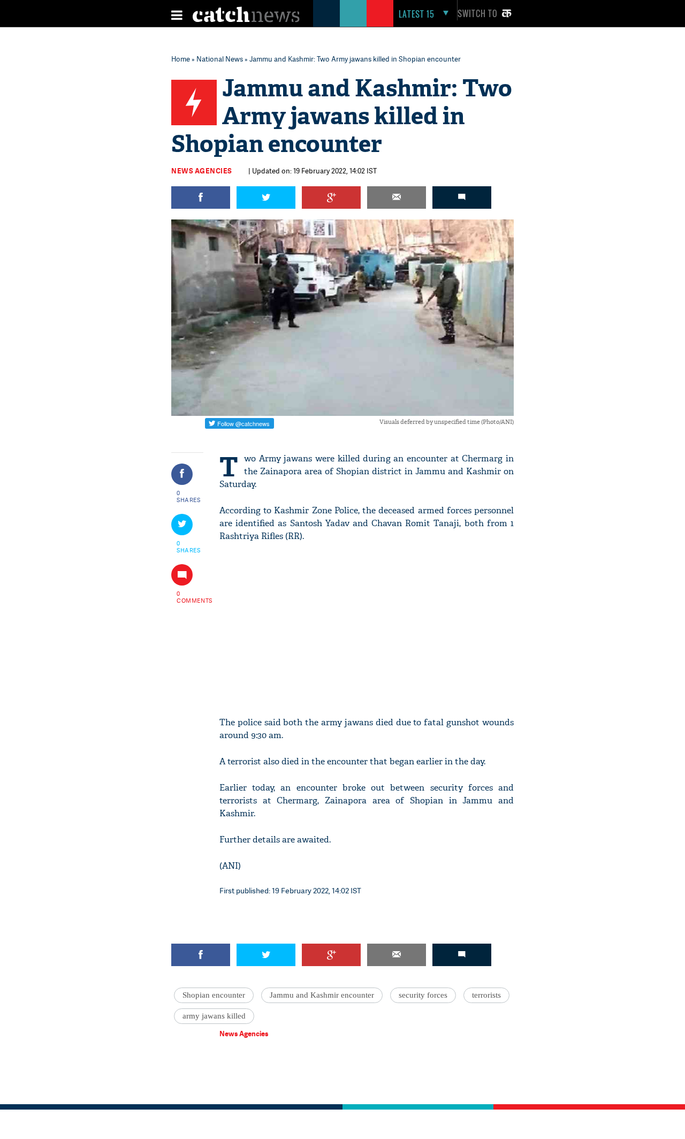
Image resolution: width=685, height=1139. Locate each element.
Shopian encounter (213, 995)
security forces (423, 995)
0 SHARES (189, 496)
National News (219, 59)
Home (180, 59)
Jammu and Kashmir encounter (322, 995)
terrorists (486, 995)
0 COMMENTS (189, 597)
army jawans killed (214, 1016)
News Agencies (201, 171)
